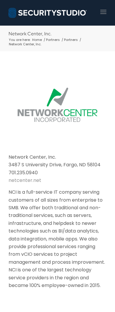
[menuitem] (103, 12)
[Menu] (103, 12)
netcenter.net (25, 180)
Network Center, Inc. (30, 34)
